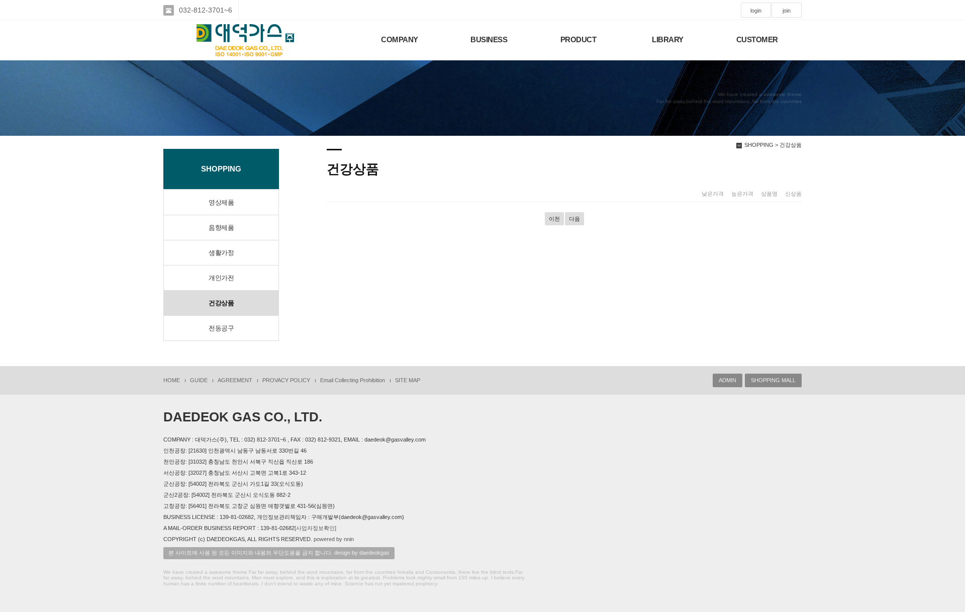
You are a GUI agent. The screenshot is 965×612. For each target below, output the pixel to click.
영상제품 (221, 202)
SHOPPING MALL (773, 380)
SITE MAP (407, 380)
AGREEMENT (235, 380)
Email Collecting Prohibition (352, 380)
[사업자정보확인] (315, 528)
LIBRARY (668, 40)
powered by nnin (334, 539)
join (787, 11)
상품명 (769, 194)
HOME (171, 380)
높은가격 (742, 194)
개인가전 (221, 278)
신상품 (793, 194)
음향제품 (221, 227)
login (755, 11)
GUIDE (199, 380)
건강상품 (221, 303)
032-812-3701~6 (205, 10)
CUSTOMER (757, 40)
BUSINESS (488, 40)
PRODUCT (578, 40)
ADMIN (727, 380)
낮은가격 (713, 194)
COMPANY (399, 40)
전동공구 (221, 328)
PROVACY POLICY (286, 380)
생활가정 (221, 252)
